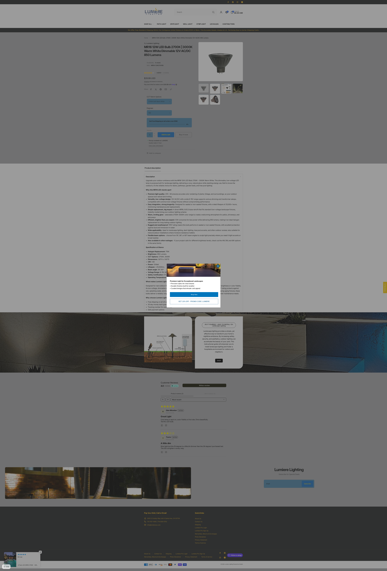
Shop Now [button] (194, 294)
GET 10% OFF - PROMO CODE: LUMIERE (194, 301)
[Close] (218, 266)
